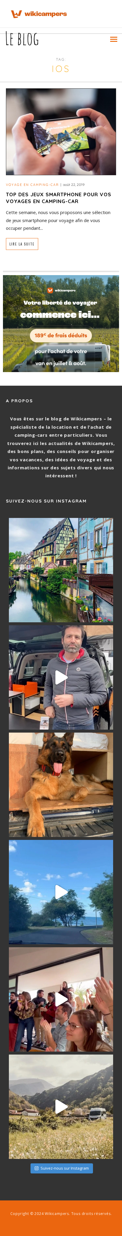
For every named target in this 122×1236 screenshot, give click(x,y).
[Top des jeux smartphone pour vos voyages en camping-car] (61, 131)
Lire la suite (22, 244)
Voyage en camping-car (32, 185)
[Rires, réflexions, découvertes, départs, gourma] (61, 999)
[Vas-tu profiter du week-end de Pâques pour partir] (61, 1107)
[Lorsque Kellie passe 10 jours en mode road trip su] (61, 892)
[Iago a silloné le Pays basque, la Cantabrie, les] (61, 785)
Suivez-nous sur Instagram (65, 1168)
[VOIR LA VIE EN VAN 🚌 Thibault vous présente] (61, 677)
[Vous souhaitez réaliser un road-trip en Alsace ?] (61, 570)
